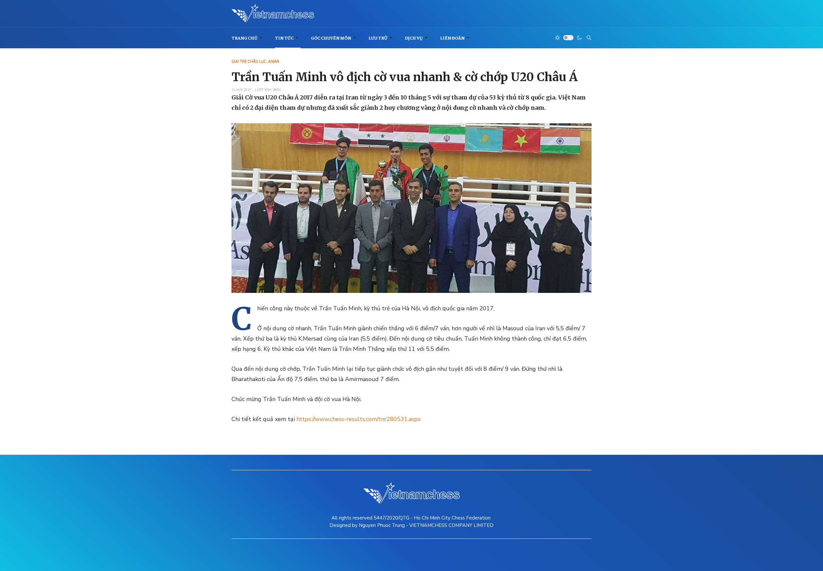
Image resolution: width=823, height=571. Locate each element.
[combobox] (589, 37)
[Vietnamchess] (272, 13)
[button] (248, 37)
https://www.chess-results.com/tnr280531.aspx (358, 419)
